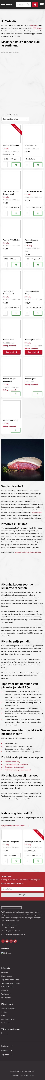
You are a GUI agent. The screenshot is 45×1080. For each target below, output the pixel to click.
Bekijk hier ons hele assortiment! (13, 825)
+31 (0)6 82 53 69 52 (12, 931)
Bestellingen (5, 1023)
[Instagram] (11, 941)
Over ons (4, 972)
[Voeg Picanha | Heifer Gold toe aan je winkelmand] (16, 164)
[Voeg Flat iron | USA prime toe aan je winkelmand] (16, 861)
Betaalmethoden (7, 987)
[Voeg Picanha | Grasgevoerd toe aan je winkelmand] (37, 213)
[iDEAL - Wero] (7, 1066)
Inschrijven (22, 895)
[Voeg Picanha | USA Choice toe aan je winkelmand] (16, 264)
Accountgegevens (7, 1019)
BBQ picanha (37, 28)
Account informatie (8, 1008)
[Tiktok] (15, 941)
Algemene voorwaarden (10, 980)
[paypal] (24, 1066)
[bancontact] (20, 1066)
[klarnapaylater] (11, 1066)
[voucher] (34, 1066)
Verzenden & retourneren (10, 983)
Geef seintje (10, 352)
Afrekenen (5, 990)
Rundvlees (9, 52)
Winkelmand (5, 994)
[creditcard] (16, 1066)
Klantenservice (6, 976)
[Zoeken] (28, 4)
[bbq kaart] (38, 1066)
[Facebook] (3, 941)
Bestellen (35, 4)
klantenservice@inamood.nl (15, 934)
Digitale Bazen (28, 1075)
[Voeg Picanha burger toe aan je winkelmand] (37, 164)
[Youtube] (7, 941)
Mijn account (6, 998)
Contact (4, 1012)
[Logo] (7, 4)
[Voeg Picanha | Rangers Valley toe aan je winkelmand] (37, 313)
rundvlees (33, 25)
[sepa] (29, 1066)
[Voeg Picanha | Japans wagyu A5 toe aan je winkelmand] (37, 264)
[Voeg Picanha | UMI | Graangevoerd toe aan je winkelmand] (16, 313)
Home (3, 52)
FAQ (3, 1016)
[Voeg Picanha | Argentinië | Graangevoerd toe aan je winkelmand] (16, 213)
